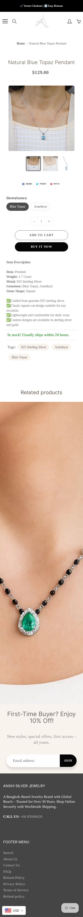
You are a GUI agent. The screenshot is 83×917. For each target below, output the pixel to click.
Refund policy (14, 896)
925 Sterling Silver (33, 347)
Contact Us (11, 865)
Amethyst (40, 206)
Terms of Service (16, 890)
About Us (10, 859)
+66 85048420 (31, 817)
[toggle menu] (5, 21)
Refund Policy (14, 878)
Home (21, 43)
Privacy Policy (14, 884)
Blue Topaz (17, 206)
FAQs (7, 872)
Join (68, 760)
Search (8, 853)
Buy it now (41, 246)
